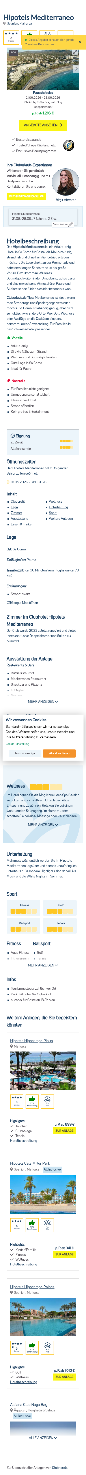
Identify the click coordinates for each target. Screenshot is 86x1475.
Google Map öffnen (24, 603)
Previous (9, 69)
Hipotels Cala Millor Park (30, 1163)
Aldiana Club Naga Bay (28, 1405)
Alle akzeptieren (59, 753)
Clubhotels (59, 1468)
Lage (14, 507)
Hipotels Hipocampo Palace (32, 1287)
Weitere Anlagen (61, 519)
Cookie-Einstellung (17, 744)
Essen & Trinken (22, 524)
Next (75, 69)
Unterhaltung (58, 507)
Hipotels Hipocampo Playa (31, 1041)
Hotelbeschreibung (23, 1141)
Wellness (55, 502)
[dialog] (43, 737)
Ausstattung (19, 519)
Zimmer (16, 513)
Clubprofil (18, 502)
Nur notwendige (25, 753)
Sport (53, 513)
